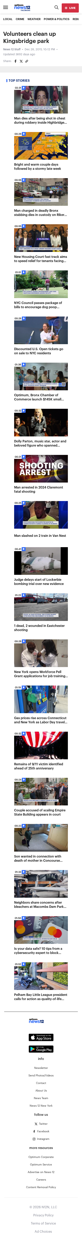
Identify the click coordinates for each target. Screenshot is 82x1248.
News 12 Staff (11, 49)
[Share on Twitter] (21, 61)
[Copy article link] (26, 61)
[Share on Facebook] (15, 61)
